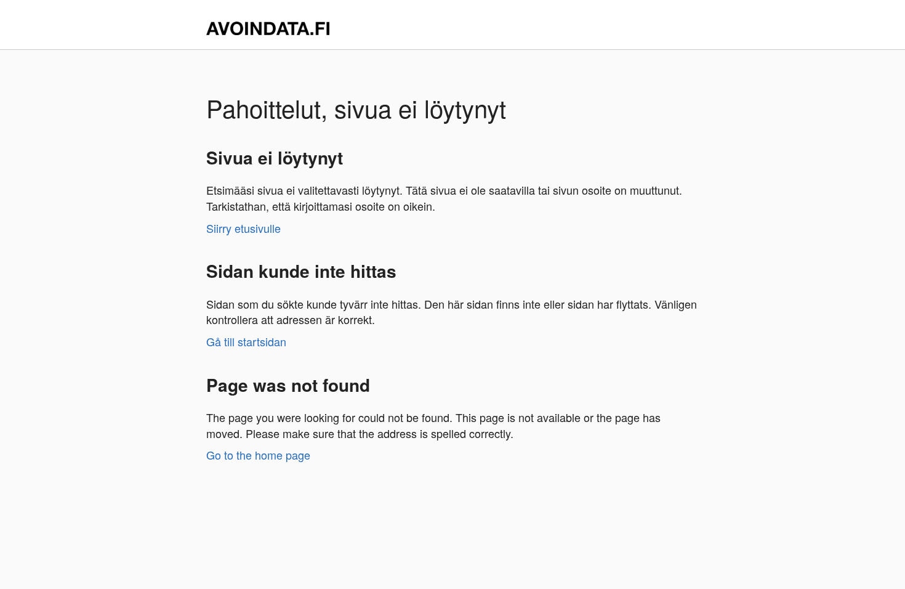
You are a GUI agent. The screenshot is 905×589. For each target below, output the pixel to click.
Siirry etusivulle (243, 228)
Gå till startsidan (246, 341)
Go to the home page (258, 455)
